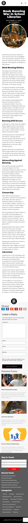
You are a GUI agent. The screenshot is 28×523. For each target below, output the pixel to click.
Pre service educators (8, 507)
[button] (21, 3)
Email (4, 346)
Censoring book (13, 214)
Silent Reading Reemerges (9, 389)
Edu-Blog (11, 494)
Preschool (18, 507)
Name (4, 340)
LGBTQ (4, 128)
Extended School (7, 496)
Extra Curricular (17, 496)
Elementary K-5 (20, 494)
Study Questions (7, 512)
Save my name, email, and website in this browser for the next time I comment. (13, 360)
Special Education (7, 509)
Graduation (5, 499)
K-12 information (16, 501)
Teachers (15, 512)
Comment (5, 322)
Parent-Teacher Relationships (10, 444)
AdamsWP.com (20, 520)
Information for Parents (16, 499)
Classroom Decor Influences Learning (11, 487)
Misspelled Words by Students (9, 485)
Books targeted (6, 126)
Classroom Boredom (7, 417)
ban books (12, 75)
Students (16, 509)
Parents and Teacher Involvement (10, 482)
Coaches (5, 494)
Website (4, 352)
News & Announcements (9, 504)
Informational (6, 501)
